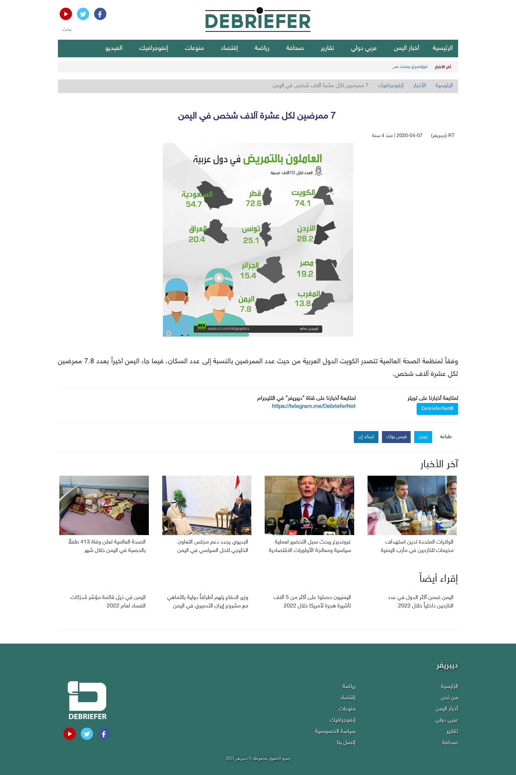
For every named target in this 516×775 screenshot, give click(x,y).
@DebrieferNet (437, 409)
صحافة (295, 48)
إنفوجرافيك (153, 48)
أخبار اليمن (406, 48)
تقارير (327, 48)
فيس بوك (396, 437)
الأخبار (419, 86)
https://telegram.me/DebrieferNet (314, 406)
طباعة (446, 437)
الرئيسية (443, 48)
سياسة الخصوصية (335, 731)
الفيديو (114, 48)
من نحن (449, 698)
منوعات (194, 48)
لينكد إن (366, 437)
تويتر (423, 437)
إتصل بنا (346, 743)
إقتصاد (229, 48)
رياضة (262, 48)
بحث (66, 30)
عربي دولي (364, 48)
